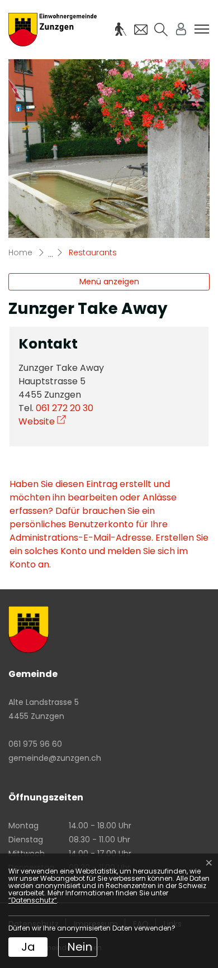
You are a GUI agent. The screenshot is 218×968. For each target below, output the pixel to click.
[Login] (181, 29)
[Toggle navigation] (202, 29)
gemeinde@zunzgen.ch (54, 758)
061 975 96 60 (35, 744)
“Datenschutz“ (32, 900)
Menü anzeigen (109, 281)
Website (42, 421)
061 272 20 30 (64, 408)
